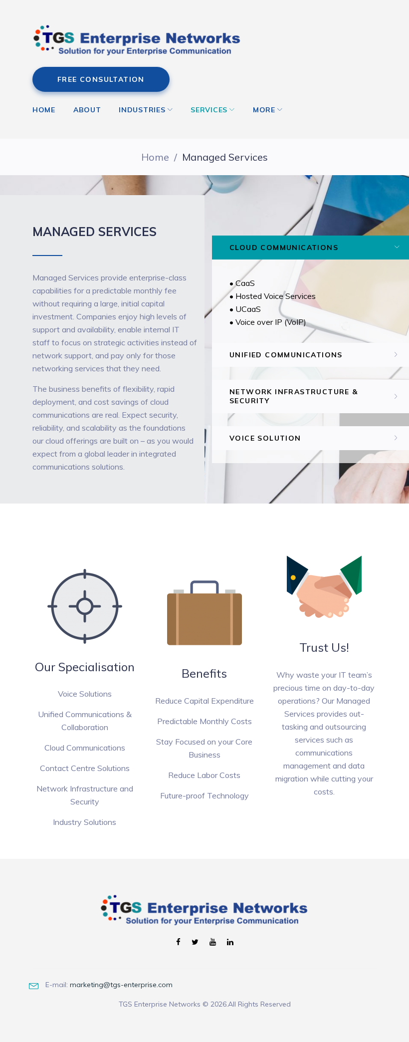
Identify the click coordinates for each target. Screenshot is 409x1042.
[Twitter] (195, 942)
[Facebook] (178, 942)
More (264, 109)
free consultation (101, 79)
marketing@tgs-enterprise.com (121, 984)
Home (43, 109)
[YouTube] (212, 942)
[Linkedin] (230, 942)
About (87, 109)
